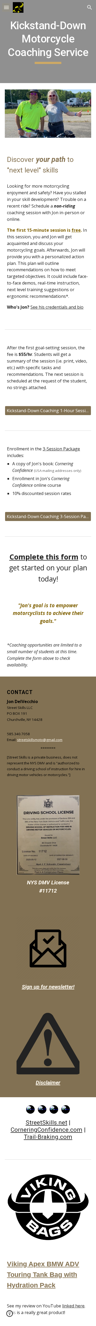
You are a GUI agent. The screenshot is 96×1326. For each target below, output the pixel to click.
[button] (6, 7)
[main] (48, 41)
